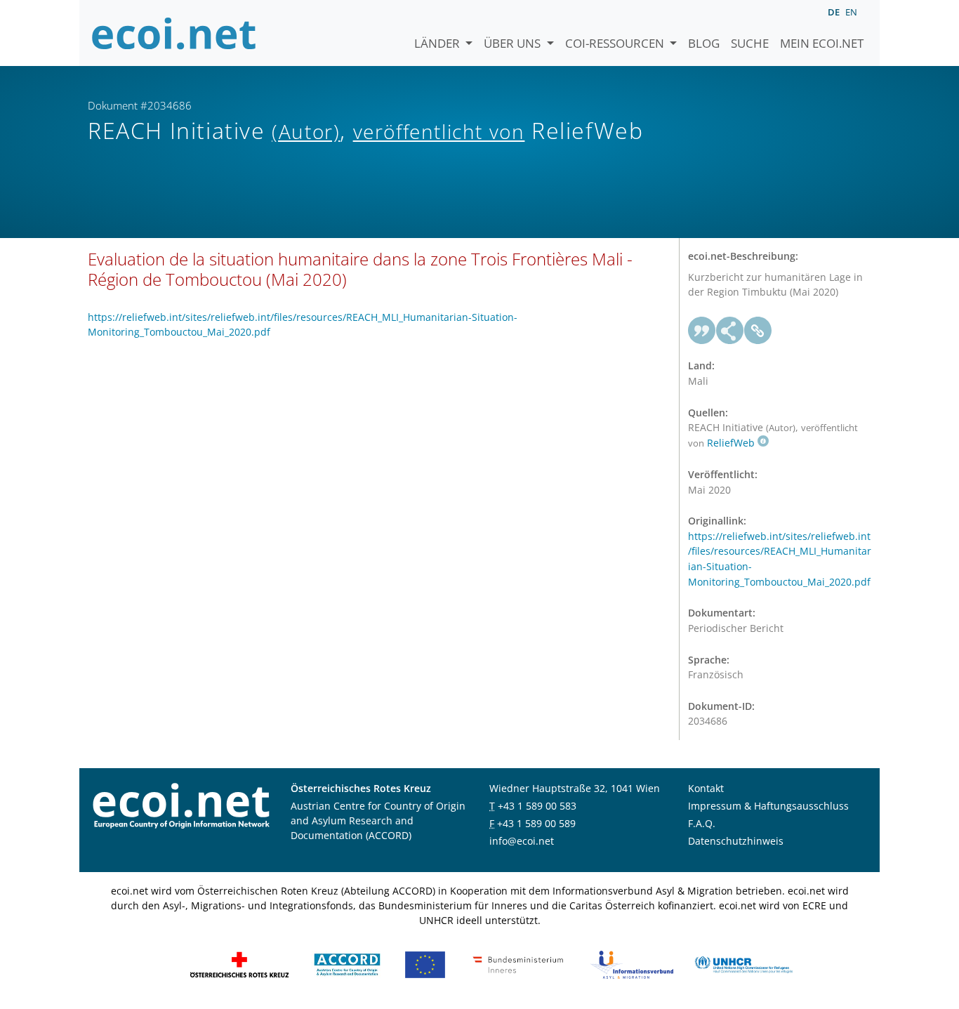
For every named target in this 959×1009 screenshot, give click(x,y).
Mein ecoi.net (822, 43)
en (851, 12)
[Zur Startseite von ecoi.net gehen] (174, 33)
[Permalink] (758, 331)
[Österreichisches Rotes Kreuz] (239, 963)
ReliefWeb (731, 442)
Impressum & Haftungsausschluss (768, 805)
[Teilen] (730, 331)
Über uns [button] (513, 43)
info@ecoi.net (521, 841)
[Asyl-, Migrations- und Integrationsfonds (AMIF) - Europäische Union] (425, 963)
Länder (438, 43)
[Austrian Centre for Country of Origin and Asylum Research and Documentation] (347, 963)
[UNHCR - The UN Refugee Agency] (743, 963)
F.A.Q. (701, 823)
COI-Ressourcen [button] (616, 43)
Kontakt (706, 788)
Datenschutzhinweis (735, 841)
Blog (704, 43)
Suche (750, 43)
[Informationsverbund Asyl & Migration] (631, 963)
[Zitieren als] (702, 331)
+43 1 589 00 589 (536, 823)
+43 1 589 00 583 (537, 805)
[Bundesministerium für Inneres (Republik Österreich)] (518, 963)
